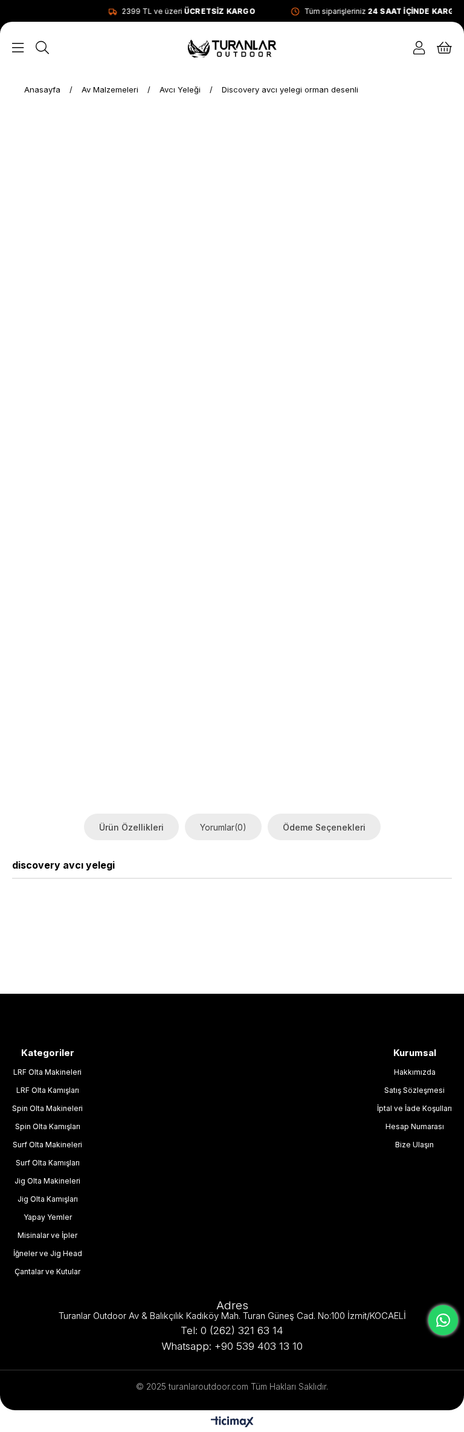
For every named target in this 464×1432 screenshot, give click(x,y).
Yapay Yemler (48, 1217)
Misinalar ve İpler (47, 1235)
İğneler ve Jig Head (47, 1253)
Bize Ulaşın (414, 1144)
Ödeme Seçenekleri (324, 827)
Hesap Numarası (414, 1126)
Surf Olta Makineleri (47, 1144)
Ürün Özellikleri (131, 827)
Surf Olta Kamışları (48, 1162)
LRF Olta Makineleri (47, 1072)
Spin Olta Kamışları (47, 1126)
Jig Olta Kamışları (48, 1199)
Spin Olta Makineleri (47, 1108)
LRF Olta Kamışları (47, 1090)
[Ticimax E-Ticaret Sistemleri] (232, 1422)
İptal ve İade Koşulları (414, 1108)
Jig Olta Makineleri (47, 1180)
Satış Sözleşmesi (414, 1090)
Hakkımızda (415, 1072)
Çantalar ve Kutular (47, 1271)
